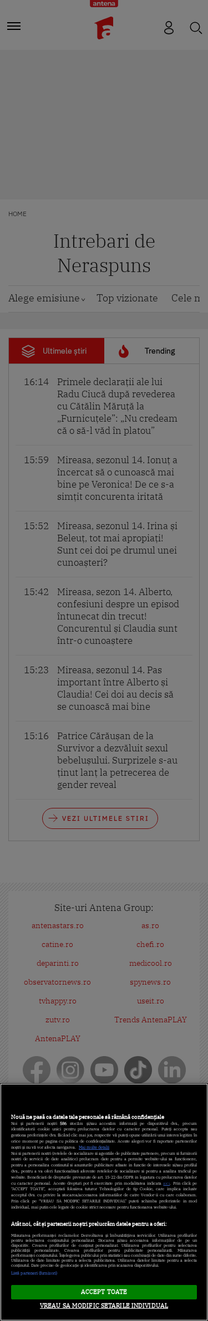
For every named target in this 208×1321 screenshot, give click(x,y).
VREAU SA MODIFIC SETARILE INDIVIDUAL (104, 1305)
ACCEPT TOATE (104, 1292)
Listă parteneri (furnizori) (34, 1273)
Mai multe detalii (94, 1147)
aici (166, 1183)
